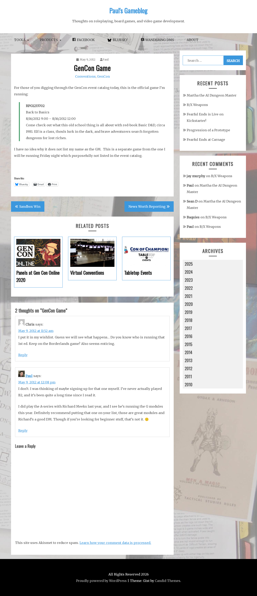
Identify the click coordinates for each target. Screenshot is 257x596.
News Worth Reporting (146, 206)
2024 (189, 272)
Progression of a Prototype (208, 130)
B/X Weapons (197, 105)
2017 (188, 328)
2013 (188, 360)
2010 (188, 384)
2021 (188, 296)
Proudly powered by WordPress (101, 581)
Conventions (85, 76)
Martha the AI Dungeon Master (212, 95)
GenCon (103, 76)
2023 (189, 280)
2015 (188, 344)
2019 (188, 312)
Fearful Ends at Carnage (206, 140)
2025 (189, 264)
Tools (19, 40)
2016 (188, 336)
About (192, 40)
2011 (188, 376)
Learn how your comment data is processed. (115, 543)
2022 (189, 288)
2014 (188, 352)
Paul (105, 59)
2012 (188, 368)
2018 (188, 320)
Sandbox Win (29, 206)
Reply (23, 355)
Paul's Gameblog (128, 10)
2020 (189, 304)
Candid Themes (167, 581)
